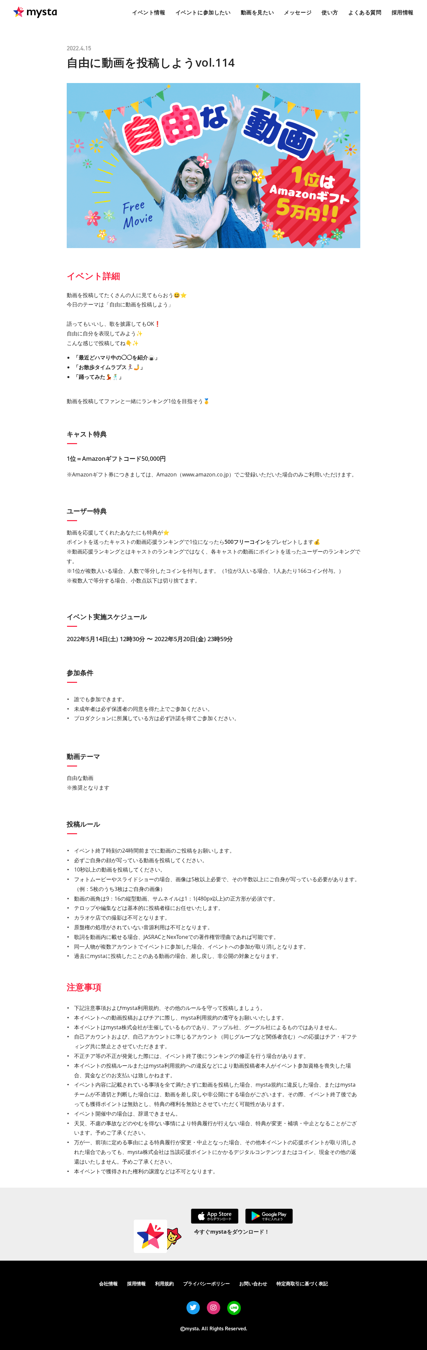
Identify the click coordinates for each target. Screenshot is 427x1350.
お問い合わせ (253, 1283)
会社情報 (108, 1283)
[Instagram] (213, 1307)
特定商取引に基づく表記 (302, 1283)
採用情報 (136, 1283)
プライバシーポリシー (206, 1283)
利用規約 (164, 1283)
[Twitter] (193, 1307)
